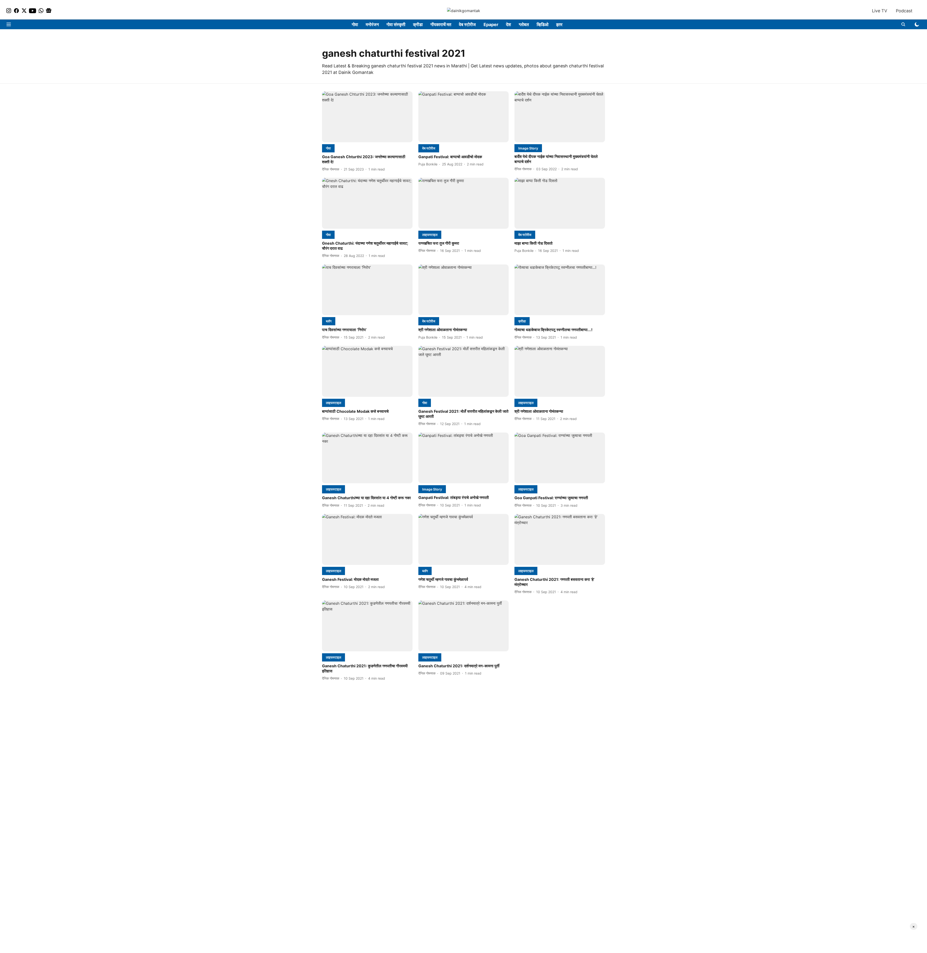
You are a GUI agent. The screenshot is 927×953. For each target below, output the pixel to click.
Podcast (904, 10)
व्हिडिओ (542, 24)
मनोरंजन (372, 24)
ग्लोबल (524, 24)
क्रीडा (418, 24)
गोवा (355, 24)
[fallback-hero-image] (367, 116)
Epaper (491, 24)
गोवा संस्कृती (395, 24)
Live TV (879, 10)
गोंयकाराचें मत (440, 24)
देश (508, 24)
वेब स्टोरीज (467, 24)
